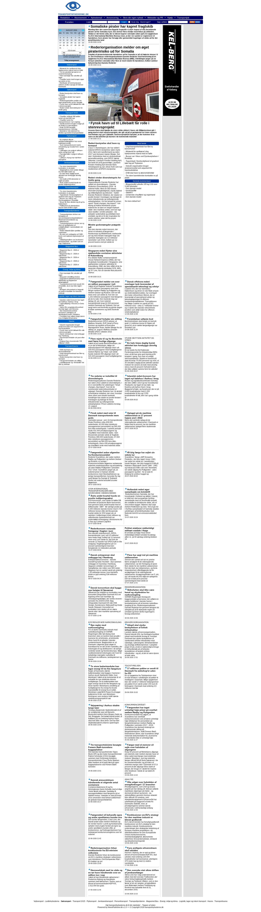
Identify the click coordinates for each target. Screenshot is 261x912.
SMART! (129, 193)
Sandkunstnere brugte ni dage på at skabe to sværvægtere (71, 124)
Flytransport (71, 136)
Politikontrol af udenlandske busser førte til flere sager (69, 206)
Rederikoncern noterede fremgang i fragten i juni (102, 529)
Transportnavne (71, 346)
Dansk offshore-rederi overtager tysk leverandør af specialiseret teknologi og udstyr (142, 284)
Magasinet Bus (72, 246)
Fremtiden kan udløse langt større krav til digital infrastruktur (72, 317)
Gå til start (71, 50)
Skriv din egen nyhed (133, 17)
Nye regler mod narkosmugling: (97, 626)
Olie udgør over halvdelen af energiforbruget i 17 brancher (140, 783)
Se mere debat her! (132, 201)
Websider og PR (155, 17)
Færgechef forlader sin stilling (70, 361)
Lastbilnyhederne (52, 901)
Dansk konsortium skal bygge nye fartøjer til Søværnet (104, 589)
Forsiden (69, 22)
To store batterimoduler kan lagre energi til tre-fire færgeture (104, 667)
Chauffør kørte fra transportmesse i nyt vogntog (69, 121)
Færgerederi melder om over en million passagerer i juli (103, 282)
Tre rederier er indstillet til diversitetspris (102, 377)
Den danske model (133, 188)
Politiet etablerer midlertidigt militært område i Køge (139, 529)
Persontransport (71, 188)
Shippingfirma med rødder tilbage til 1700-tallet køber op (71, 171)
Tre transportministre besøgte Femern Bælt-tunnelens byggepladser (104, 747)
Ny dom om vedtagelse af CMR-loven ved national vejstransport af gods (71, 236)
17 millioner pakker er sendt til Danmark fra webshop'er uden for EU (141, 670)
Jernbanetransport (71, 163)
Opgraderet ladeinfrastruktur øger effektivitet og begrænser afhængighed (71, 280)
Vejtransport (72, 65)
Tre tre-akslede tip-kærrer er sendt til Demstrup (70, 73)
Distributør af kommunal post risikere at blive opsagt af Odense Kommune (71, 84)
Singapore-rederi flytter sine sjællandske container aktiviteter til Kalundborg (105, 253)
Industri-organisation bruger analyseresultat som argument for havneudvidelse (71, 326)
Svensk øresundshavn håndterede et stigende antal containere (103, 782)
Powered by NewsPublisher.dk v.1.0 (112, 907)
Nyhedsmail (96, 17)
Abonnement (80, 17)
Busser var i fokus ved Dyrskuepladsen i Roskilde (68, 199)
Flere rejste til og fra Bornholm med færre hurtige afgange (105, 340)
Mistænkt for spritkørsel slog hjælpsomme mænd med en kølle (71, 69)
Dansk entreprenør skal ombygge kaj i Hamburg (101, 556)
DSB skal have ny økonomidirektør (66, 350)
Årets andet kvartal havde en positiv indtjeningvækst (70, 183)
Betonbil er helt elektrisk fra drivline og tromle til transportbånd (71, 132)
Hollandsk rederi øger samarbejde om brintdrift (137, 490)
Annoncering (112, 17)
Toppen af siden (148, 905)
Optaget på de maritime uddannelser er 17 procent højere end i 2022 (138, 415)
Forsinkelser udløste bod (140, 319)
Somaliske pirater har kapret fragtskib (122, 26)
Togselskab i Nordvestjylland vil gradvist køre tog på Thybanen (71, 196)
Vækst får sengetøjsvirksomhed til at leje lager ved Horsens (71, 308)
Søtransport (71, 90)
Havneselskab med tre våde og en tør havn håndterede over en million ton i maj (105, 872)
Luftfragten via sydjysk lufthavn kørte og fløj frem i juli (70, 151)
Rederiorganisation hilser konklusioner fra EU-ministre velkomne (103, 850)
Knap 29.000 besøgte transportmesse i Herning (68, 128)
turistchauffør (131, 191)
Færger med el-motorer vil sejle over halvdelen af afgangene (139, 747)
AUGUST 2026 (71, 30)
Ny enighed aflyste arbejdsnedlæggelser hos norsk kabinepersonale (70, 141)
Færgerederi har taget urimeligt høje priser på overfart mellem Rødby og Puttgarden (141, 710)
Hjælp (170, 17)
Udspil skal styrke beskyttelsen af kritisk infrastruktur (136, 627)
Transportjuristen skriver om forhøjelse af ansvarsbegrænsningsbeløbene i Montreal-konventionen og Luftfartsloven (71, 217)
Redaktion (65, 17)
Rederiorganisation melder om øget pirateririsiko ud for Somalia (70, 101)
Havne (71, 321)
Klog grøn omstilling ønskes (70, 277)
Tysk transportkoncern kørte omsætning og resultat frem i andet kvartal (71, 147)
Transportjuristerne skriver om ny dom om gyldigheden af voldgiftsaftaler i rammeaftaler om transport (71, 226)
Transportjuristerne (71, 211)
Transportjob (183, 17)
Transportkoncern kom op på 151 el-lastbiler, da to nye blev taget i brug (71, 286)
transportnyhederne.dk (74, 6)
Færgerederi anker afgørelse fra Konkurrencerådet (104, 453)
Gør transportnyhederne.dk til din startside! (123, 905)
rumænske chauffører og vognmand (140, 195)
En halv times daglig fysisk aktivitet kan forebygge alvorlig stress (70, 175)
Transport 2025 (71, 113)
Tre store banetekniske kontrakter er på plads (68, 167)
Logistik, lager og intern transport (71, 296)
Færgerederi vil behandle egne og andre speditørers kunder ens (105, 816)
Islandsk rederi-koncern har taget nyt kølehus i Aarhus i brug (71, 301)
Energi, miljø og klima (72, 270)
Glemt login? (145, 22)
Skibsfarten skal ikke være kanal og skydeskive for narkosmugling (139, 592)
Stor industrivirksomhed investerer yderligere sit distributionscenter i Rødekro (69, 312)
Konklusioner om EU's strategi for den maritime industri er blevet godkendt (141, 817)
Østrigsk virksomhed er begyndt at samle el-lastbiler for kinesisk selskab (71, 291)
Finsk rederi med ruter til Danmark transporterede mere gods (103, 415)
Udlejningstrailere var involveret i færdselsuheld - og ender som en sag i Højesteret (71, 241)
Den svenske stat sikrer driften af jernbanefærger (142, 871)
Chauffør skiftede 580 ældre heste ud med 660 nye (69, 117)
